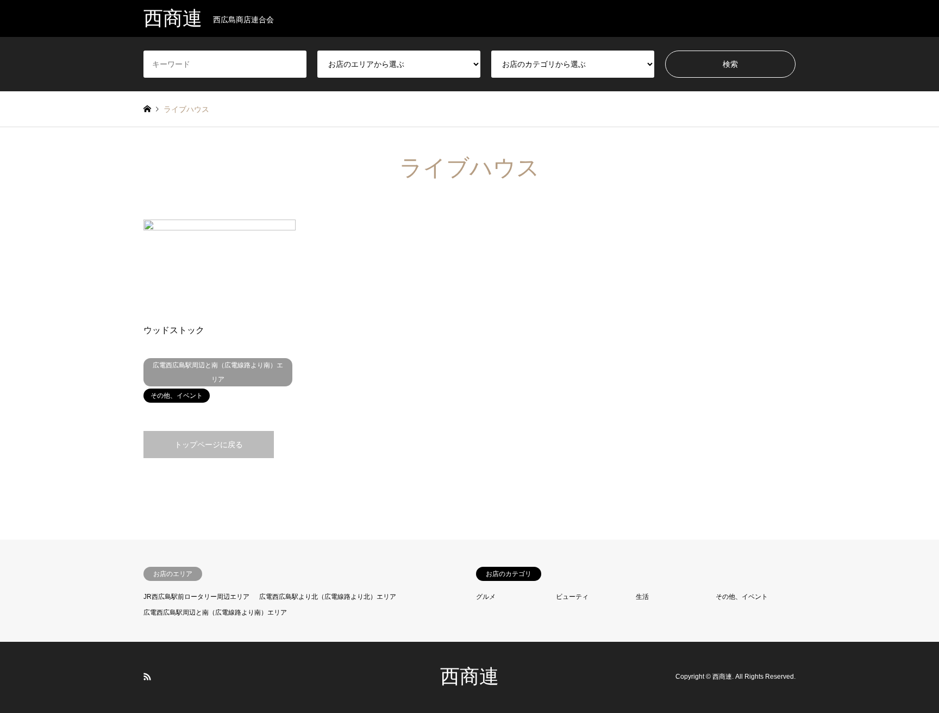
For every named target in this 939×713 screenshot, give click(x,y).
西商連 (469, 676)
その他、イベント (742, 597)
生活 (642, 597)
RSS (147, 676)
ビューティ (572, 597)
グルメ (486, 597)
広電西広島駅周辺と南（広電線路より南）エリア (215, 612)
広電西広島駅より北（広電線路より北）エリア (327, 597)
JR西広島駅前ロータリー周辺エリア (196, 597)
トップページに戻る (208, 444)
